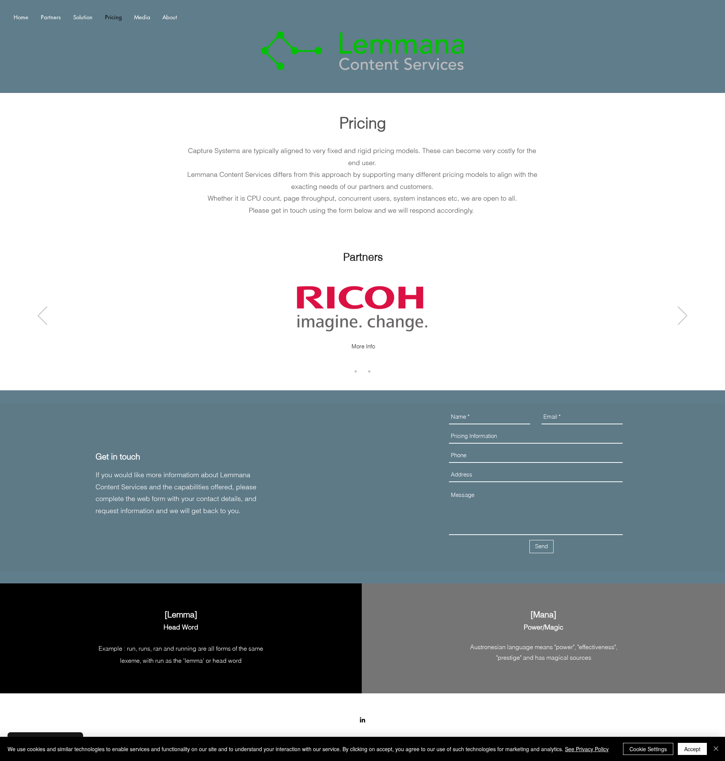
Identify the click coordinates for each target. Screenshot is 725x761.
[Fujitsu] (362, 371)
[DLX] (356, 371)
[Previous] (42, 316)
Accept (692, 749)
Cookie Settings (648, 749)
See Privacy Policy (587, 749)
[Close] (715, 749)
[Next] (682, 316)
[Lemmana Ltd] (362, 720)
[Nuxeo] (369, 371)
